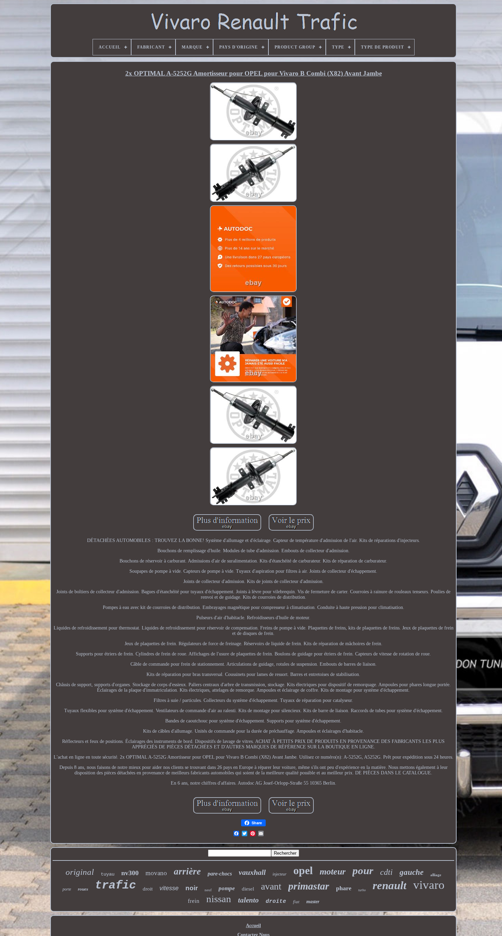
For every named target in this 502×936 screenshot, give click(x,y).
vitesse (169, 888)
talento (248, 900)
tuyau (107, 874)
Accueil (253, 925)
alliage (435, 875)
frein (193, 901)
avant (271, 886)
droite (276, 901)
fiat (296, 901)
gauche (411, 872)
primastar (308, 886)
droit (148, 888)
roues (83, 889)
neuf (208, 890)
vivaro (429, 885)
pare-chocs (220, 874)
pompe (227, 888)
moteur (333, 872)
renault (389, 885)
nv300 (130, 873)
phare (343, 888)
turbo (362, 890)
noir (191, 888)
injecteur (280, 874)
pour (362, 871)
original (80, 872)
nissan (218, 898)
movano (156, 873)
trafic (115, 885)
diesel (248, 889)
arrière (187, 871)
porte (66, 889)
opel (303, 870)
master (312, 901)
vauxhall (252, 872)
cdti (386, 872)
